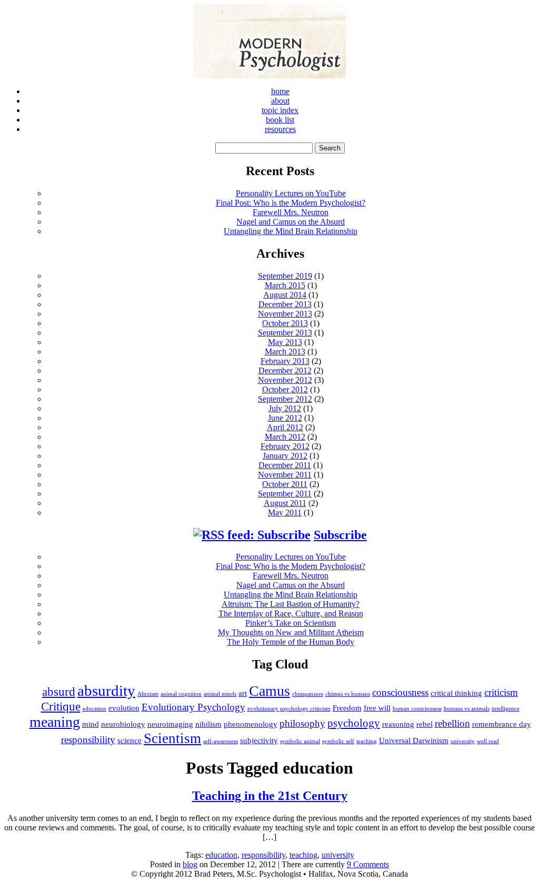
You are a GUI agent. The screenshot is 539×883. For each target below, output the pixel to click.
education (94, 709)
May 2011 (285, 512)
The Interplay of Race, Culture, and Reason (290, 613)
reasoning (398, 723)
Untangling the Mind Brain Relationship (290, 231)
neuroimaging (170, 723)
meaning (54, 722)
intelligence (506, 709)
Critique (61, 706)
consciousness (400, 692)
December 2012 (285, 370)
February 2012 (285, 446)
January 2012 (285, 455)
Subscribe (340, 535)
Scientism (172, 738)
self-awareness (220, 741)
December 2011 (284, 465)
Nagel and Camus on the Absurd (290, 221)
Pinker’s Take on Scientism (290, 622)
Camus (269, 691)
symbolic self (338, 741)
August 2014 (284, 294)
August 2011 (285, 503)
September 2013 (285, 332)
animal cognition (181, 694)
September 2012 (285, 398)
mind (90, 723)
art (242, 692)
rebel (424, 723)
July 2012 (284, 408)
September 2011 (285, 493)
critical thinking (456, 692)
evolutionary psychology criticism (289, 709)
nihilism (208, 723)
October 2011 (284, 484)
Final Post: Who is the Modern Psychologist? (290, 202)
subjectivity (259, 740)
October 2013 (285, 323)
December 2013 (285, 304)
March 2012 (285, 436)
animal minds (220, 694)
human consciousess (417, 709)
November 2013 (285, 313)
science (129, 740)
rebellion (452, 723)
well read (488, 741)
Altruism (147, 694)
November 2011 (285, 474)
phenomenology (250, 723)
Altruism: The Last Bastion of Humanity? (291, 604)
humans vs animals (467, 709)
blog (190, 864)
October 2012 (285, 389)
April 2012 (285, 427)
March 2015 (285, 285)
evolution (123, 707)
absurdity (106, 690)
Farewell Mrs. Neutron (290, 212)
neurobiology (123, 723)
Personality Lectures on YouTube (291, 193)
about (280, 100)
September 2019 (285, 275)
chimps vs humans (347, 694)
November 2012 (285, 379)
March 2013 (285, 351)
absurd (58, 691)
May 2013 (285, 342)
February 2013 (285, 361)
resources (280, 129)
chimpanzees (307, 694)
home (280, 91)
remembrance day (501, 723)
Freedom (347, 707)
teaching (366, 741)
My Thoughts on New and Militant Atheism (291, 632)
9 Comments (368, 864)
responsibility (88, 739)
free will (377, 707)
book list (280, 119)
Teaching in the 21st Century (269, 796)
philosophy (302, 723)
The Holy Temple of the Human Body (290, 641)
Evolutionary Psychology (193, 707)
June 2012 (285, 417)
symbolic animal (300, 741)
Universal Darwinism (413, 740)
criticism (501, 692)
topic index (280, 110)
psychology (353, 723)
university (463, 741)
